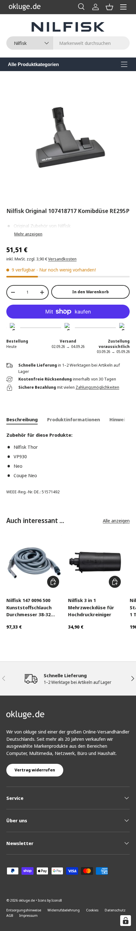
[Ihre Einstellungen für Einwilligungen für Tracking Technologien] (125, 920)
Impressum (28, 915)
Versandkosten (62, 259)
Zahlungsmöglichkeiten (97, 387)
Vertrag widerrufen (35, 770)
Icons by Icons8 (50, 900)
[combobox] (68, 43)
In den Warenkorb (90, 292)
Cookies (92, 910)
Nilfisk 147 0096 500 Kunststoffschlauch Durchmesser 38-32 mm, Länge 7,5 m (29, 607)
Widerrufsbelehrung (63, 910)
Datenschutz (115, 910)
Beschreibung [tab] (22, 419)
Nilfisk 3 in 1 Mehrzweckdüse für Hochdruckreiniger (91, 607)
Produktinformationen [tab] (73, 419)
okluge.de (27, 900)
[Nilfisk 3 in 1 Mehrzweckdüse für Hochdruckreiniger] (95, 562)
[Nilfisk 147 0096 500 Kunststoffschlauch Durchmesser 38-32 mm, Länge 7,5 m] (34, 562)
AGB (9, 915)
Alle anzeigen (116, 520)
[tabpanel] (68, 455)
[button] (109, 7)
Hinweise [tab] (119, 419)
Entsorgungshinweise (23, 910)
